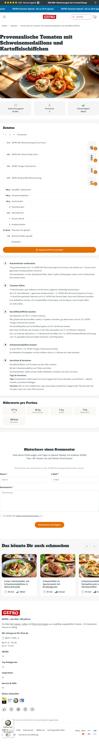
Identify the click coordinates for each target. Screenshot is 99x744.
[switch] (8, 734)
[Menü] (12, 720)
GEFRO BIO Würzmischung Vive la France (29, 142)
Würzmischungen (40, 624)
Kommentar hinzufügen (49, 525)
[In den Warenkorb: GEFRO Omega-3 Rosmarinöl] (95, 172)
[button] (94, 16)
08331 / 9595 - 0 (12, 638)
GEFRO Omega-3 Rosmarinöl (24, 166)
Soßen (25, 624)
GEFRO (4, 26)
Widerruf (40, 730)
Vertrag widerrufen (56, 730)
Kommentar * (6, 487)
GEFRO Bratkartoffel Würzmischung (26, 178)
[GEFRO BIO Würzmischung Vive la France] (91, 145)
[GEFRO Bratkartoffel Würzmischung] (91, 181)
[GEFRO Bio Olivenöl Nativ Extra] (91, 157)
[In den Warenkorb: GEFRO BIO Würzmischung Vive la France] (95, 148)
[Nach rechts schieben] (94, 546)
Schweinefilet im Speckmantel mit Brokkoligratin (51, 584)
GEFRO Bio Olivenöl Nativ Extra (25, 154)
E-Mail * (55, 474)
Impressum (28, 730)
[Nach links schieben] (87, 546)
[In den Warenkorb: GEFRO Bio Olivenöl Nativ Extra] (95, 160)
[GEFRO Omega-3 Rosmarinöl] (91, 169)
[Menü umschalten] (4, 16)
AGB (18, 730)
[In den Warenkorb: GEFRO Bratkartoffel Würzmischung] (95, 184)
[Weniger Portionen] (5, 135)
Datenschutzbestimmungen (27, 516)
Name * (3, 474)
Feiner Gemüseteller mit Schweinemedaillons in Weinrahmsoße (16, 584)
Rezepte (14, 26)
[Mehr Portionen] (13, 135)
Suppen (17, 624)
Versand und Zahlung (28, 734)
